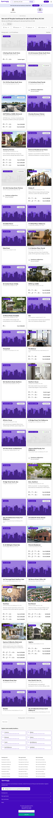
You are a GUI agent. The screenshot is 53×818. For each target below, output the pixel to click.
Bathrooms (30, 27)
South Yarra (15, 15)
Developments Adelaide (6, 773)
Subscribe (26, 814)
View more (4, 722)
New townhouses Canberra (40, 769)
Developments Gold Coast (6, 762)
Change (31, 1)
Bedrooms (17, 27)
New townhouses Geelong (40, 776)
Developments (4, 15)
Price (6, 27)
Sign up (46, 1)
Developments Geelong (6, 776)
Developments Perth (5, 771)
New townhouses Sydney (40, 759)
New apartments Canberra (23, 769)
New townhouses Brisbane (40, 766)
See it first (36, 5)
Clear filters (48, 32)
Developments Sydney (6, 759)
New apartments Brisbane (23, 766)
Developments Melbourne (6, 764)
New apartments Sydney (23, 759)
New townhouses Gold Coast (41, 762)
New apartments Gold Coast (24, 762)
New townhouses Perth (40, 771)
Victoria (10, 15)
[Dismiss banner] (42, 5)
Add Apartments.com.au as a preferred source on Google (17, 788)
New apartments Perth (23, 771)
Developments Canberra (6, 769)
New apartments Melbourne (24, 764)
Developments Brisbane (6, 766)
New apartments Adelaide (23, 773)
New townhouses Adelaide (40, 773)
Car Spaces (42, 27)
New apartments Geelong (23, 776)
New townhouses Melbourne (41, 764)
